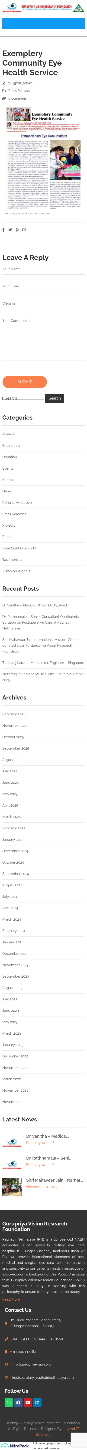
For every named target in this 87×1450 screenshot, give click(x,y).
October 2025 (13, 737)
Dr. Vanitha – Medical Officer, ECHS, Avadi (35, 605)
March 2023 (11, 1033)
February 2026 (14, 714)
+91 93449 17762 (23, 1351)
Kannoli (8, 480)
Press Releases (19, 91)
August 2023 (12, 988)
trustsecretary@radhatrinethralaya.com (43, 1378)
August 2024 (12, 885)
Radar (7, 537)
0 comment (17, 98)
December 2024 (15, 851)
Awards (8, 434)
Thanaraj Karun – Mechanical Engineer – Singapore (43, 663)
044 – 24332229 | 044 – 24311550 (37, 1339)
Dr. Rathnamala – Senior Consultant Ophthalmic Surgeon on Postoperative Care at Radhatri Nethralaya (40, 622)
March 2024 (11, 919)
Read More (11, 1299)
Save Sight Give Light (19, 548)
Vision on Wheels (16, 571)
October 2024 (13, 862)
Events (7, 468)
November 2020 (15, 1102)
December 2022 (15, 1056)
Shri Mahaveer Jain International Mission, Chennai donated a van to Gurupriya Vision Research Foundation (41, 645)
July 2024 (9, 897)
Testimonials (12, 560)
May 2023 (10, 1022)
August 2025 (12, 760)
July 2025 (9, 771)
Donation (9, 457)
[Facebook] (18, 1402)
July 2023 (9, 999)
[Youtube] (28, 1402)
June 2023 (10, 1011)
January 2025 (12, 840)
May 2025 (10, 794)
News (7, 491)
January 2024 (12, 942)
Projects (8, 525)
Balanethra (11, 446)
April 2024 (10, 908)
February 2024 (13, 931)
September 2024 (15, 874)
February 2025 (13, 828)
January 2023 (12, 1045)
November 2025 (15, 725)
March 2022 (11, 1079)
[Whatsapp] (9, 1402)
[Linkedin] (37, 1402)
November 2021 (15, 1090)
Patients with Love (17, 503)
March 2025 (11, 817)
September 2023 (15, 976)
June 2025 (10, 783)
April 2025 (10, 805)
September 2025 (15, 748)
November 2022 (15, 1068)
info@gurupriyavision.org (31, 1364)
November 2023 (15, 965)
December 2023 (15, 954)
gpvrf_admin (22, 83)
